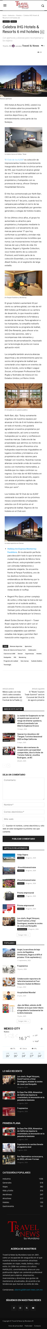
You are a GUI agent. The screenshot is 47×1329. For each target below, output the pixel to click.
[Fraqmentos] (9, 969)
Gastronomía (22, 929)
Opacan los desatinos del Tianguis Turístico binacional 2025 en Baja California (29, 736)
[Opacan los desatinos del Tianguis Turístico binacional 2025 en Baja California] (9, 737)
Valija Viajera (22, 855)
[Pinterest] (25, 58)
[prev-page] (4, 765)
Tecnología (7, 665)
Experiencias (29, 654)
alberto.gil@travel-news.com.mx (28, 1289)
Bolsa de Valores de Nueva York (14, 650)
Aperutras (28, 646)
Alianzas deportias (16, 646)
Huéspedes (7, 657)
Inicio (4, 15)
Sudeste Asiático (36, 661)
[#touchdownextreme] (9, 870)
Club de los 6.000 (9, 654)
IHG (15, 657)
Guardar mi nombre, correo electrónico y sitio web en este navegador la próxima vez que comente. (23, 829)
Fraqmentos (22, 966)
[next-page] (8, 765)
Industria (11, 15)
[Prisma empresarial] (9, 896)
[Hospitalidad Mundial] (9, 995)
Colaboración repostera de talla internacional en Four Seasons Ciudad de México (29, 981)
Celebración (32, 650)
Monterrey (22, 657)
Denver (20, 654)
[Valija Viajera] (9, 858)
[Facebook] (13, 58)
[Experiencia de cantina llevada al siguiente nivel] (9, 1147)
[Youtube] (33, 1308)
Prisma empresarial (25, 893)
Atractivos (6, 722)
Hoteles (19, 15)
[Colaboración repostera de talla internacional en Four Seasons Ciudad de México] (9, 982)
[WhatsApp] (31, 58)
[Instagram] (20, 1308)
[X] (19, 58)
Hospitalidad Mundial (26, 992)
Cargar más (22, 935)
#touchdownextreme (26, 867)
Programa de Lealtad (11, 661)
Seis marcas (25, 661)
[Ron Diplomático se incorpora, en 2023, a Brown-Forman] (9, 1159)
